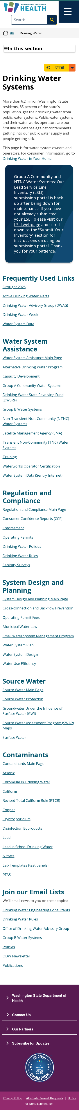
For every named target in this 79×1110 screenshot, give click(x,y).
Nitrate (8, 856)
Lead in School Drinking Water (28, 846)
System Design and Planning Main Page (35, 599)
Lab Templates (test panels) (25, 865)
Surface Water (14, 737)
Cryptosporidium (17, 819)
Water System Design (20, 654)
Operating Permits (18, 537)
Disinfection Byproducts (22, 828)
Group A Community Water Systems (32, 385)
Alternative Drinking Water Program (33, 367)
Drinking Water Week (20, 314)
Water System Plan (18, 645)
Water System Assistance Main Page (32, 357)
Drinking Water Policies (22, 546)
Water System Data (18, 323)
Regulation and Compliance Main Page (34, 509)
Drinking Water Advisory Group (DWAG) (35, 305)
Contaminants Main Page (23, 763)
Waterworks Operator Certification (31, 466)
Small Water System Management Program (38, 636)
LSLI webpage (27, 224)
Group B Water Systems (22, 409)
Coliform (10, 791)
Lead (7, 837)
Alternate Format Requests (44, 1098)
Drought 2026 (14, 287)
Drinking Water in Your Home (27, 158)
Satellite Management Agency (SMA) (32, 433)
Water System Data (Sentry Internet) (33, 475)
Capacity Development (21, 376)
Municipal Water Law (20, 626)
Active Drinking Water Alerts (26, 296)
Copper (9, 809)
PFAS (7, 874)
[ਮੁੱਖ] (32, 7)
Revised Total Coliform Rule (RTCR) (31, 800)
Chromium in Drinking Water (26, 782)
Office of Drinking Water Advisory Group (36, 928)
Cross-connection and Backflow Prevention (38, 608)
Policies (9, 947)
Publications (13, 965)
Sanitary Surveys (16, 564)
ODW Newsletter (16, 956)
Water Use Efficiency (19, 663)
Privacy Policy (12, 1098)
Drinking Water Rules (20, 555)
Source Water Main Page (23, 689)
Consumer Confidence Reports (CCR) (33, 518)
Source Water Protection (23, 699)
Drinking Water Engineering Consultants (36, 910)
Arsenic (9, 773)
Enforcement (13, 528)
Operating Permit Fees (21, 617)
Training (10, 456)
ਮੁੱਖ (12, 33)
